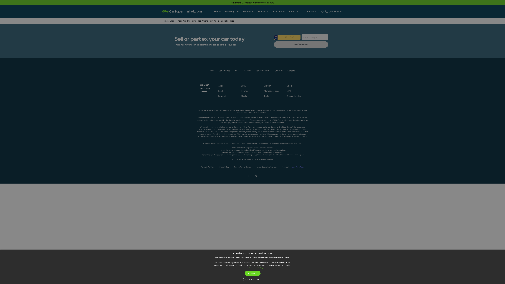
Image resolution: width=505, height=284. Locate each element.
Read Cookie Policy (256, 268)
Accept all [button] (252, 273)
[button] (252, 279)
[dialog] (252, 267)
